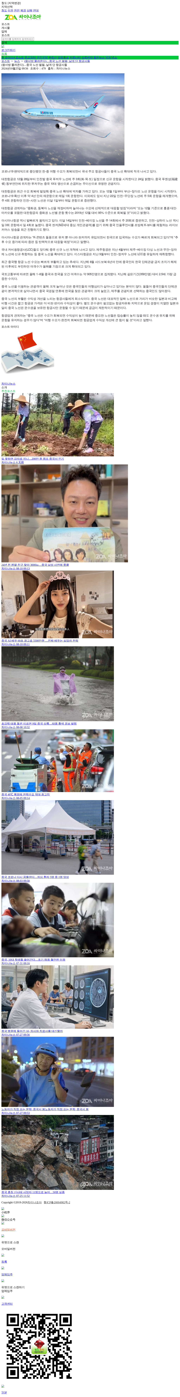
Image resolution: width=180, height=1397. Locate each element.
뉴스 (17, 61)
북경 (23, 10)
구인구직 (42, 57)
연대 (36, 10)
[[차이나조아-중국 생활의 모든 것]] (23, 20)
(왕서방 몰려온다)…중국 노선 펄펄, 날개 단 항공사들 (57, 61)
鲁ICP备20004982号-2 (57, 1202)
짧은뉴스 (99, 57)
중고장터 (30, 57)
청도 (4, 10)
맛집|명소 (111, 57)
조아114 (10, 57)
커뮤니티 (75, 57)
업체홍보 (63, 57)
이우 (10, 10)
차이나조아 (35, 1202)
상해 (29, 10)
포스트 (19, 57)
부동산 (53, 57)
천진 (17, 10)
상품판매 (87, 57)
